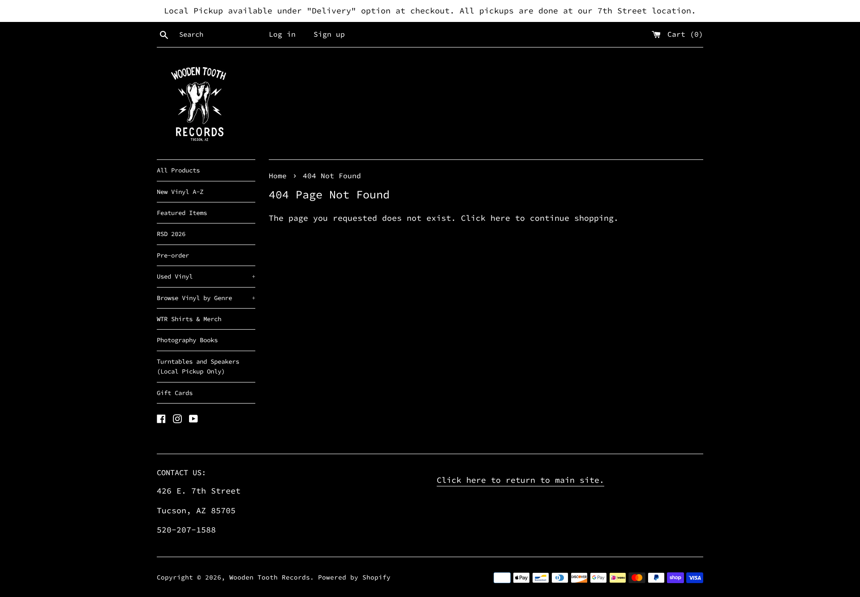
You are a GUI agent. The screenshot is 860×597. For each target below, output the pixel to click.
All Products (178, 170)
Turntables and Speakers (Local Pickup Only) (198, 366)
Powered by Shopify (354, 577)
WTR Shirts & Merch (189, 319)
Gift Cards (175, 393)
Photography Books (187, 340)
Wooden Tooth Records (269, 577)
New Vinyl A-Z (180, 192)
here (500, 218)
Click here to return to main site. (520, 480)
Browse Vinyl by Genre (206, 298)
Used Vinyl (206, 276)
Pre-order (173, 255)
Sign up (329, 34)
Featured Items (182, 213)
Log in (282, 34)
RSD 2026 (171, 234)
